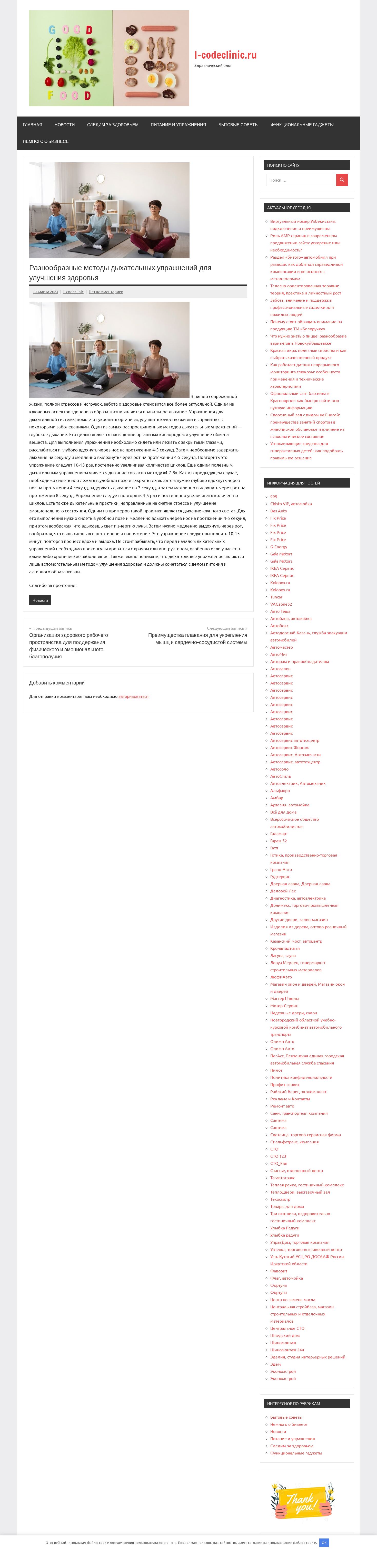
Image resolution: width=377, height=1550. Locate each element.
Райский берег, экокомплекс (298, 1091)
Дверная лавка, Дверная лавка (300, 883)
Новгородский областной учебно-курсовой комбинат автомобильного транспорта (306, 1027)
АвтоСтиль (280, 775)
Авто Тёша (280, 611)
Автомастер (281, 646)
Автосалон (280, 668)
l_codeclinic (73, 291)
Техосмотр (280, 1198)
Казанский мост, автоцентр (296, 940)
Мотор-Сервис (284, 1005)
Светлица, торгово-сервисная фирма (305, 1134)
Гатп (274, 847)
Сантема (278, 1120)
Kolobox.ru (280, 582)
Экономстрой (283, 1371)
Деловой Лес (283, 890)
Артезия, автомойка (289, 804)
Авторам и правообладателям (299, 661)
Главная (32, 125)
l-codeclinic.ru (225, 54)
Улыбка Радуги (285, 1227)
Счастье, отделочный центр (296, 1170)
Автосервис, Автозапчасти (295, 754)
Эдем (275, 1363)
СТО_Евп (278, 1163)
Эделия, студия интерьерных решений (307, 1356)
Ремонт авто (282, 1105)
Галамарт (279, 833)
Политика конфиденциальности (301, 1077)
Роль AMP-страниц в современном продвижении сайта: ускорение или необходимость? (305, 242)
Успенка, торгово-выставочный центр (306, 1249)
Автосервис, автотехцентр (295, 761)
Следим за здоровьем (112, 125)
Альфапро (280, 790)
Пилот (276, 1069)
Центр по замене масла (292, 1299)
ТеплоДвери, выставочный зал (300, 1191)
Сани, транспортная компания (299, 1112)
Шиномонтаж (283, 1342)
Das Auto (278, 510)
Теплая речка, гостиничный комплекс (307, 1184)
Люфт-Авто (281, 976)
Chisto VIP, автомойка (291, 503)
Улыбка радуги (284, 1234)
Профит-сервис (285, 1084)
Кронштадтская (285, 948)
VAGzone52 (281, 603)
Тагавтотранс (282, 1177)
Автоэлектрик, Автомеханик (298, 783)
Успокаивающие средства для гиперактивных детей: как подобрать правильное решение (306, 450)
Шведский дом (285, 1335)
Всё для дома (283, 811)
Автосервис (281, 675)
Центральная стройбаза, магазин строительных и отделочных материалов (302, 1313)
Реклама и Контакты (290, 1098)
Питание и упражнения (178, 125)
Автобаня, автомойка (291, 618)
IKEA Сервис (282, 568)
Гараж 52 (278, 840)
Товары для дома (287, 1206)
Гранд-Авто (281, 869)
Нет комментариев (106, 291)
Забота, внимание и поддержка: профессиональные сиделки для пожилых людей (302, 307)
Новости (65, 125)
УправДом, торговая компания (300, 1242)
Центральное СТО (287, 1328)
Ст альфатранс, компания (294, 1141)
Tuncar (276, 596)
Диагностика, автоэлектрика (298, 897)
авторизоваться (133, 696)
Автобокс (279, 625)
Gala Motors (281, 553)
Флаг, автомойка (286, 1277)
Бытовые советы (239, 125)
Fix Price (278, 517)
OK (324, 1542)
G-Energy (278, 546)
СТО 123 (278, 1155)
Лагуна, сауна (283, 955)
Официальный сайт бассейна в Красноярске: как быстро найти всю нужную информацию (304, 400)
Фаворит (278, 1270)
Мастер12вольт (285, 998)
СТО (274, 1148)
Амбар (276, 797)
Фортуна (278, 1285)
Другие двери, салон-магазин (299, 919)
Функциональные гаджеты (302, 125)
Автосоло (279, 768)
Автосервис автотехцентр (294, 740)
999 (273, 496)
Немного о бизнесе (46, 141)
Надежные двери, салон (293, 1012)
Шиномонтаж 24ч (287, 1349)
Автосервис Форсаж (289, 747)
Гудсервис (280, 876)
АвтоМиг (278, 654)
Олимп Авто (282, 1041)
